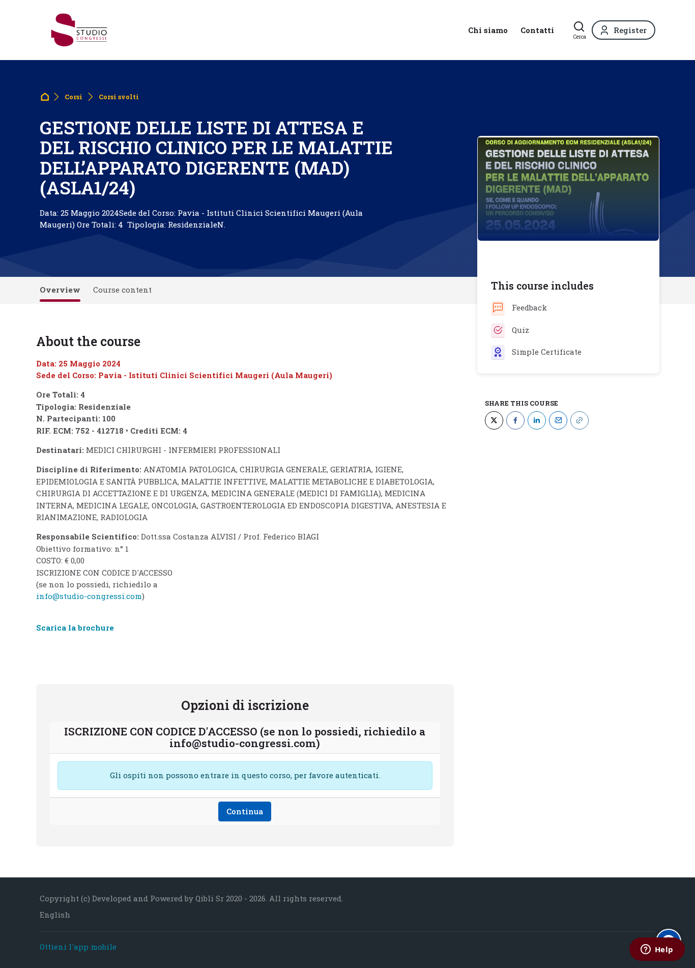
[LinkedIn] (537, 420)
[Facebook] (515, 420)
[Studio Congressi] (79, 30)
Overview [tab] (60, 289)
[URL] (579, 420)
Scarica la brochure (75, 627)
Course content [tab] (122, 289)
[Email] (558, 420)
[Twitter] (494, 420)
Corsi (73, 97)
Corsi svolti (119, 97)
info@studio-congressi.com (89, 596)
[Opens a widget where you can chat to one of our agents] (657, 950)
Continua (244, 811)
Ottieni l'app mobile (78, 947)
